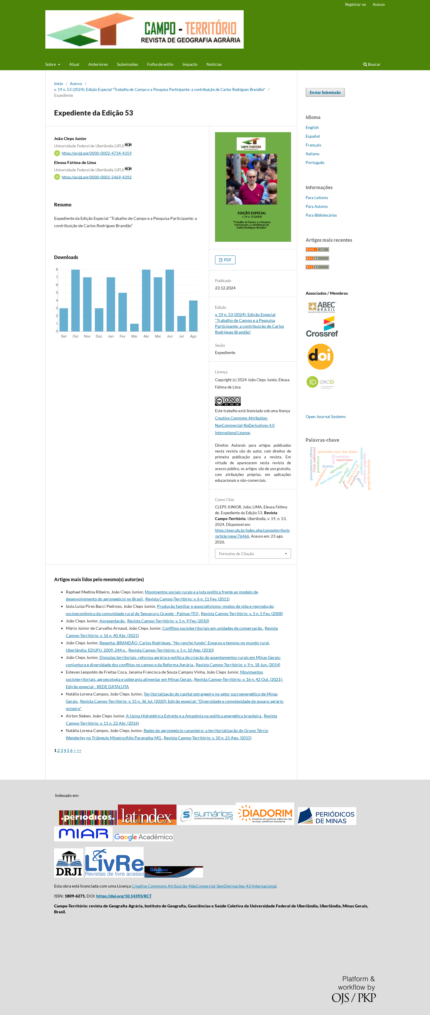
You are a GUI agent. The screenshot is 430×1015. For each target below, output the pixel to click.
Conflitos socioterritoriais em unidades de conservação (212, 628)
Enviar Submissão (325, 92)
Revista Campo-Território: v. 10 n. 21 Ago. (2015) (208, 737)
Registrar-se (355, 4)
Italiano (312, 153)
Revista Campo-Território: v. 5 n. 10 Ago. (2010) (171, 650)
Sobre (51, 64)
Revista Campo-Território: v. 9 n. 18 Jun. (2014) (238, 664)
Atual (74, 64)
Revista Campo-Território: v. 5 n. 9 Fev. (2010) (168, 620)
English (312, 127)
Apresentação (112, 620)
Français (313, 144)
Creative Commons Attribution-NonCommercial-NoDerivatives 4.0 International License (245, 425)
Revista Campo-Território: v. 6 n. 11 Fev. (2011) (187, 598)
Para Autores (317, 206)
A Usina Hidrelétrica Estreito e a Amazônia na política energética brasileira (194, 715)
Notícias (214, 64)
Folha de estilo (160, 64)
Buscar (374, 64)
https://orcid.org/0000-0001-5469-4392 (97, 177)
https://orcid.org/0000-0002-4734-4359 (97, 153)
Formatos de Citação (236, 553)
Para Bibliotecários (321, 215)
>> (79, 750)
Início (58, 83)
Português (315, 162)
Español (313, 136)
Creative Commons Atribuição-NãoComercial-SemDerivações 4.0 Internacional (204, 885)
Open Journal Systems (326, 416)
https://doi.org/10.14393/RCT (124, 895)
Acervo (76, 83)
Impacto (190, 64)
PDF (227, 260)
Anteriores (98, 64)
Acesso (379, 4)
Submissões (127, 64)
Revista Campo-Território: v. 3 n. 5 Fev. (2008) (242, 613)
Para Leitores (317, 197)
